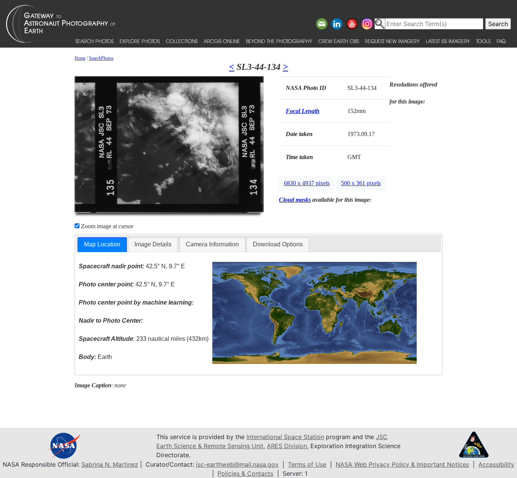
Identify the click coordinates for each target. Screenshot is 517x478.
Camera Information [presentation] (212, 244)
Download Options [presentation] (278, 244)
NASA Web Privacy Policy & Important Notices (402, 464)
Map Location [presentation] (102, 244)
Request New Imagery (392, 41)
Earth (95, 357)
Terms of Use (307, 464)
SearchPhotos (101, 58)
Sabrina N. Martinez (109, 464)
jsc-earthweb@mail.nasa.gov (237, 464)
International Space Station (285, 437)
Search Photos (94, 41)
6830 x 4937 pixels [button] (307, 183)
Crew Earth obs (338, 41)
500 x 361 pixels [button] (361, 183)
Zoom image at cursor (106, 226)
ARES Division (287, 446)
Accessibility (496, 464)
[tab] (102, 244)
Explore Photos (140, 41)
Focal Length (302, 111)
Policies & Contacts (245, 473)
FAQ (501, 41)
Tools (483, 41)
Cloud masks (295, 199)
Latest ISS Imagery (448, 41)
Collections (182, 41)
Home (80, 58)
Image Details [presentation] (152, 244)
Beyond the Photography (279, 41)
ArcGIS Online (222, 41)
